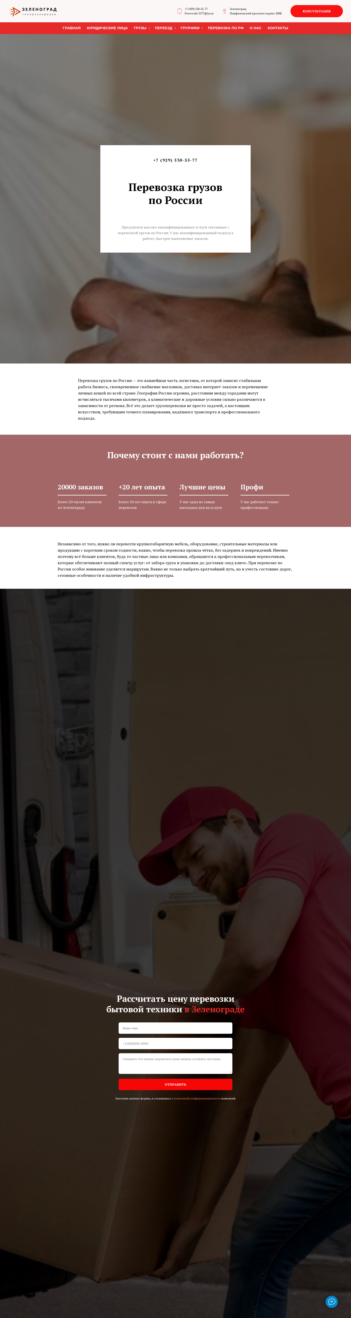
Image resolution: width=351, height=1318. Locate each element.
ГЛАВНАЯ (72, 28)
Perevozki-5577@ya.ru (199, 13)
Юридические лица (107, 28)
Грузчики (190, 28)
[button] (316, 11)
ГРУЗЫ (140, 28)
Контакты (278, 28)
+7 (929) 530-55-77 (196, 9)
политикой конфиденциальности (197, 1098)
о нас (255, 28)
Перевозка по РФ (226, 28)
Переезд (164, 28)
